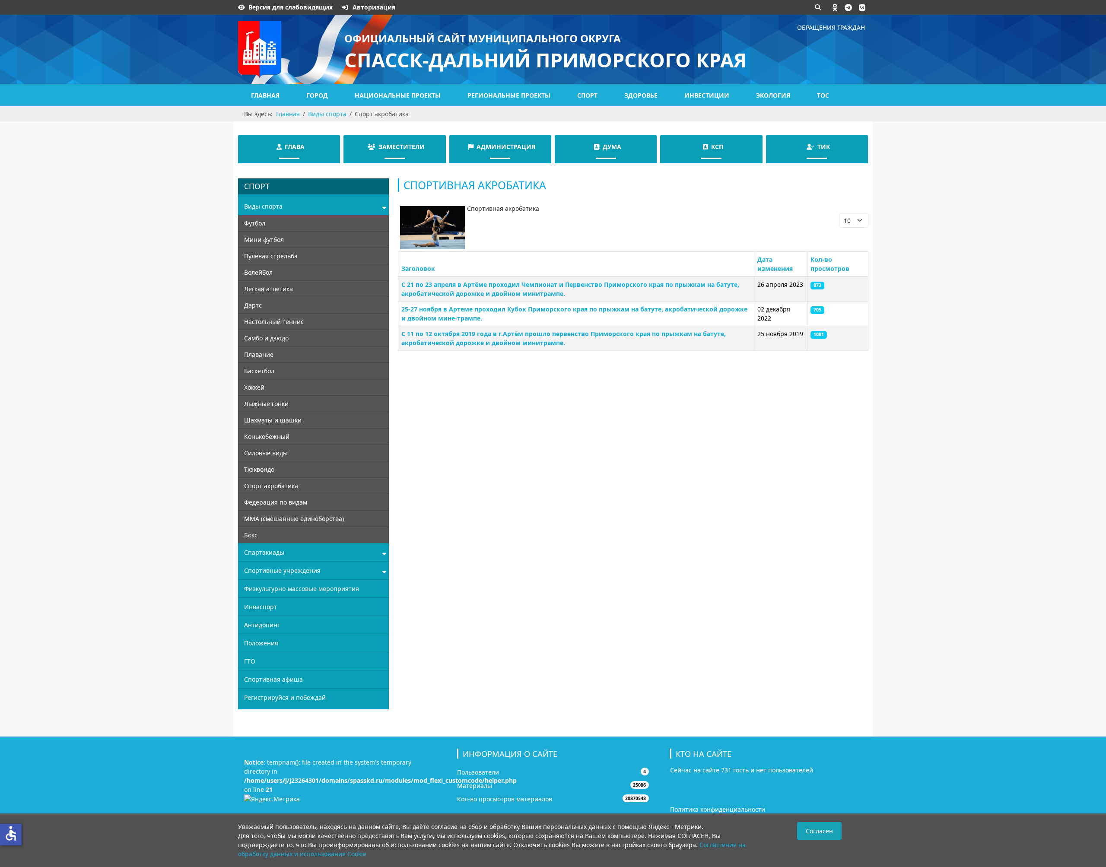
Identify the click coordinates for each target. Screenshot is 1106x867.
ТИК (823, 147)
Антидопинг (262, 625)
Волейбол (258, 272)
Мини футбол (264, 239)
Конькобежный (266, 436)
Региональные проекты (508, 95)
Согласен (819, 831)
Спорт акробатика (271, 486)
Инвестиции (706, 95)
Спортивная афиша (273, 679)
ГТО (249, 661)
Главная (265, 95)
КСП (717, 147)
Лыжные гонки (266, 404)
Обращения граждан (831, 27)
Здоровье (641, 95)
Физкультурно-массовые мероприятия (301, 588)
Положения (261, 643)
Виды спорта (263, 206)
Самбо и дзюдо (266, 338)
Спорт (587, 95)
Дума (612, 147)
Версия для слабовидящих (290, 7)
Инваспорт (260, 607)
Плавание (258, 354)
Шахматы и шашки (273, 420)
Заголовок (418, 268)
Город (317, 95)
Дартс (253, 305)
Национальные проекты (398, 95)
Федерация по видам (275, 502)
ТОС (823, 95)
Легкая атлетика (268, 289)
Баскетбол (259, 371)
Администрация (506, 147)
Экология (773, 95)
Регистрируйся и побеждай (285, 697)
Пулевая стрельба (271, 256)
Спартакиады (264, 552)
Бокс (250, 535)
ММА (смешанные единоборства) (294, 518)
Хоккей (254, 387)
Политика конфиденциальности (717, 809)
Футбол (254, 223)
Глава (295, 147)
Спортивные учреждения (282, 570)
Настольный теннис (274, 322)
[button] (835, 7)
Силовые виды (266, 453)
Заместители (401, 147)
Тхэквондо (259, 469)
